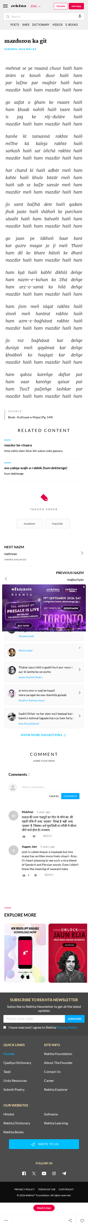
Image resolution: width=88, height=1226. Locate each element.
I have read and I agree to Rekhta (43, 1027)
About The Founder (58, 1062)
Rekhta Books (13, 1132)
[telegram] (64, 1173)
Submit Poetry (14, 1089)
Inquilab (57, 523)
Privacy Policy (67, 1027)
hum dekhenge (13, 473)
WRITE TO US (48, 1144)
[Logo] (18, 6)
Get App (76, 6)
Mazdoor (29, 523)
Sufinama (51, 1114)
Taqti (7, 1071)
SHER (25, 24)
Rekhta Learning (56, 1123)
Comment (70, 796)
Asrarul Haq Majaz (20, 49)
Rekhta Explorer (56, 1089)
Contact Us (52, 1071)
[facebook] (24, 1173)
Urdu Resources (15, 1080)
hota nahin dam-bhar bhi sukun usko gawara (33, 451)
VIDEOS (57, 24)
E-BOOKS (72, 24)
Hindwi (8, 1114)
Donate (61, 6)
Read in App (44, 1207)
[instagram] (54, 1173)
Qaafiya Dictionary (17, 1062)
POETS (14, 24)
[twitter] (34, 1173)
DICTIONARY (40, 24)
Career (49, 1080)
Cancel (54, 796)
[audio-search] (79, 16)
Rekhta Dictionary (16, 1123)
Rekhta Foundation (58, 1053)
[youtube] (44, 1173)
